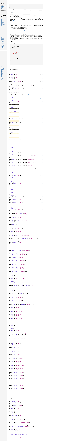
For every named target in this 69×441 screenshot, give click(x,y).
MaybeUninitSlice (21, 358)
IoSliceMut (19, 81)
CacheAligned (19, 297)
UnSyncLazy (20, 405)
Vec (18, 190)
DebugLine (22, 264)
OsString (17, 78)
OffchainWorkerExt (19, 362)
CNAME (18, 341)
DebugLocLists (22, 268)
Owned (26, 232)
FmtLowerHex (19, 118)
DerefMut (12, 73)
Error (17, 221)
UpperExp (12, 132)
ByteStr (17, 77)
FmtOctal (18, 122)
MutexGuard (34, 152)
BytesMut (17, 73)
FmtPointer (19, 126)
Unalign (22, 435)
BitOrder (12, 204)
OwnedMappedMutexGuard (29, 426)
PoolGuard (28, 304)
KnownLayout (19, 434)
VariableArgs (18, 231)
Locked (20, 430)
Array (19, 279)
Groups (17, 411)
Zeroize (12, 438)
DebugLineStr (22, 265)
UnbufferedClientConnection (21, 312)
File (16, 247)
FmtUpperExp (19, 130)
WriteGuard (21, 372)
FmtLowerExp (19, 114)
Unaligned (14, 435)
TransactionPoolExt (19, 364)
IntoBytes (15, 434)
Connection (18, 308)
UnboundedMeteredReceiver (22, 301)
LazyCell (19, 199)
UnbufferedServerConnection (21, 319)
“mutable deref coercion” (35, 11)
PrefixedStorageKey (19, 369)
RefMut (32, 239)
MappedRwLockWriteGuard (28, 149)
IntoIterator (16, 111)
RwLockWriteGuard (35, 155)
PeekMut (31, 85)
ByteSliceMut (12, 433)
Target (25, 6)
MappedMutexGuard (31, 159)
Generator (12, 404)
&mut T (18, 98)
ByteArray (24, 333)
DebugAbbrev (22, 260)
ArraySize (12, 281)
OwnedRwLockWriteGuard (24, 422)
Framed (19, 228)
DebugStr (21, 272)
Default (14, 336)
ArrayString (25, 214)
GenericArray (20, 257)
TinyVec (21, 415)
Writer (13, 260)
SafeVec (17, 307)
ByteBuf (17, 330)
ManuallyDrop (19, 142)
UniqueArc (20, 187)
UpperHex (12, 136)
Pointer (12, 128)
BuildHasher (22, 238)
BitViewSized (12, 90)
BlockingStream (26, 250)
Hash (16, 238)
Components (18, 408)
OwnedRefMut (20, 338)
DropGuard (20, 193)
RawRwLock (15, 286)
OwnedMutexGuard (23, 254)
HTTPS (18, 343)
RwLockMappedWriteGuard (24, 423)
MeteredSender (19, 300)
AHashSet (19, 217)
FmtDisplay (19, 105)
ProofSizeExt (18, 371)
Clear (11, 336)
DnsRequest (18, 275)
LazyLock (19, 196)
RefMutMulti (33, 238)
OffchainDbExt (18, 361)
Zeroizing (19, 437)
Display (12, 107)
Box (18, 175)
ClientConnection (19, 311)
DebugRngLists (22, 271)
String (17, 74)
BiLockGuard (22, 251)
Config (12, 340)
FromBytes (12, 434)
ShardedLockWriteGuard (24, 235)
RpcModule (21, 282)
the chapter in (21, 30)
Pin (18, 92)
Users (17, 412)
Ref (18, 432)
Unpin (17, 250)
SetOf (18, 224)
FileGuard (19, 246)
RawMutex (15, 285)
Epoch (17, 325)
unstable (15, 2)
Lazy (25, 293)
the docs (35, 15)
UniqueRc (19, 183)
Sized (12, 97)
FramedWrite (20, 227)
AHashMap (21, 216)
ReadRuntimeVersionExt (20, 365)
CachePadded (19, 234)
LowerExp (12, 115)
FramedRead (20, 225)
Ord (11, 181)
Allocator (12, 87)
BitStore (12, 207)
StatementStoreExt (19, 368)
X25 (18, 355)
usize (17, 213)
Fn (17, 304)
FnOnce (12, 195)
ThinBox (18, 139)
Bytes (17, 331)
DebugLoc (21, 267)
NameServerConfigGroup (20, 278)
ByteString (18, 75)
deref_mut (13, 6)
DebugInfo (22, 263)
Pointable (17, 232)
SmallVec (21, 357)
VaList (20, 82)
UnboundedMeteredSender (21, 303)
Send (14, 304)
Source (17, 2)
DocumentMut (18, 429)
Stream (13, 250)
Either (19, 242)
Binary (12, 103)
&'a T (10, 111)
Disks (17, 409)
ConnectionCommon (21, 321)
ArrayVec (25, 213)
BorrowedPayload (19, 314)
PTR (18, 354)
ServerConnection (19, 318)
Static (18, 401)
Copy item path (15, 1)
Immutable (23, 434)
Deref (26, 94)
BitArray (19, 88)
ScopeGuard (21, 326)
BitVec (19, 209)
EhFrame (21, 274)
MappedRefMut (34, 241)
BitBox (19, 202)
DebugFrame (22, 261)
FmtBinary (19, 101)
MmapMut (17, 290)
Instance (25, 296)
